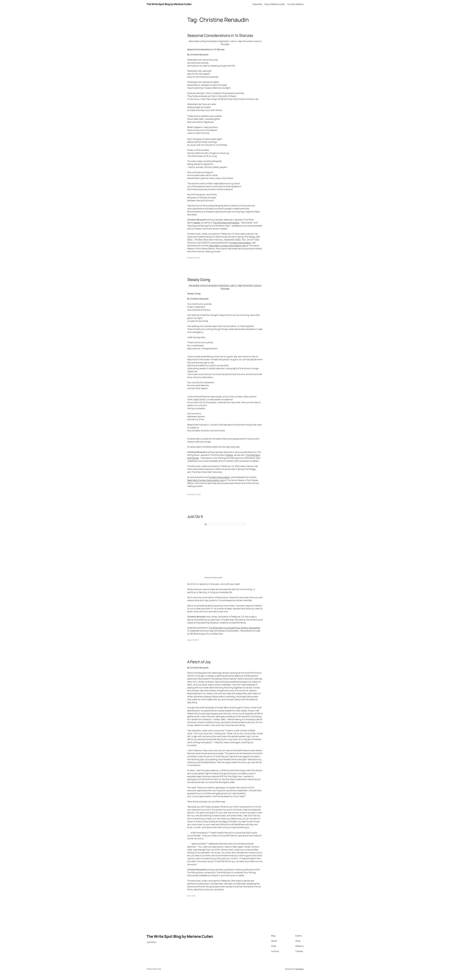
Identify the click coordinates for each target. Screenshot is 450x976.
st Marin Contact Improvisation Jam (229, 245)
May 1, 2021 (191, 896)
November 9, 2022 (194, 494)
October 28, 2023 (193, 257)
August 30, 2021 (193, 640)
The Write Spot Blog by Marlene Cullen (169, 4)
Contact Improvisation (240, 242)
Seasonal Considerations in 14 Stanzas (220, 35)
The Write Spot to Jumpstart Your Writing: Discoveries (234, 627)
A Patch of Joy (199, 662)
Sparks (197, 222)
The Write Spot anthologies (226, 222)
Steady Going (198, 279)
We (210, 245)
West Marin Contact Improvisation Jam (205, 480)
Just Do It (195, 516)
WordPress (300, 969)
